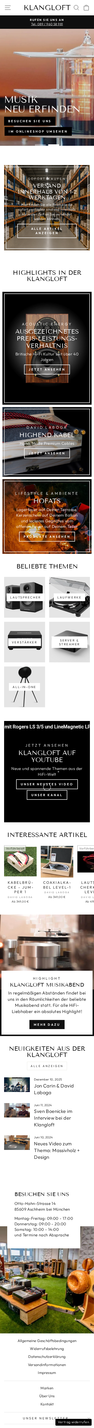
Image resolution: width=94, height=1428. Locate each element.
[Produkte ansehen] (47, 516)
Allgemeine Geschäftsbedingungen (47, 1340)
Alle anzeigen (47, 1066)
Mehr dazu (47, 1024)
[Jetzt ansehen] (47, 348)
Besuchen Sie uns (29, 121)
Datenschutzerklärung (47, 1356)
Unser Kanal (47, 795)
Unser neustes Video (47, 784)
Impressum (47, 1372)
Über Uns (46, 1396)
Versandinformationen (47, 1364)
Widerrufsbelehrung (47, 1348)
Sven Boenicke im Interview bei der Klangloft (53, 1118)
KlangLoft (47, 7)
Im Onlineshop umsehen (38, 131)
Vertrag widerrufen (73, 1422)
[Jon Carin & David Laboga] (17, 1084)
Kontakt (47, 1404)
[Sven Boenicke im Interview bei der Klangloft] (17, 1110)
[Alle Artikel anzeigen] (47, 207)
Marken (46, 1388)
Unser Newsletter (46, 1418)
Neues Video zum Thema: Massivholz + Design (57, 1150)
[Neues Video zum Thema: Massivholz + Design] (17, 1142)
